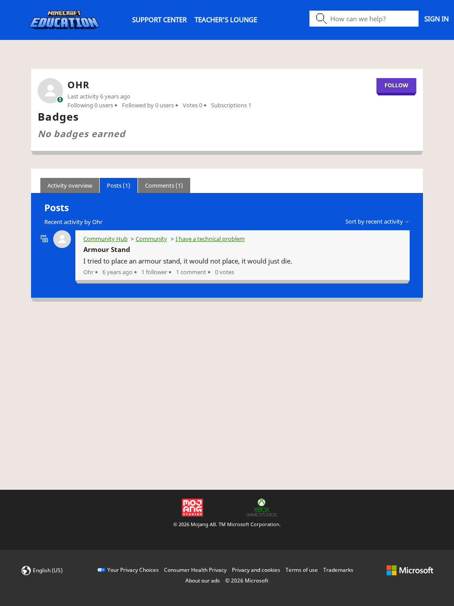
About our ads (202, 580)
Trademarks (338, 570)
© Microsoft (246, 580)
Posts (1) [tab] (118, 185)
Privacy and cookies (256, 570)
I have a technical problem (210, 239)
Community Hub (105, 239)
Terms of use (302, 570)
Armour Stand (106, 249)
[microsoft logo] (410, 570)
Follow (396, 85)
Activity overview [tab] (69, 185)
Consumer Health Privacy (195, 570)
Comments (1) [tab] (164, 185)
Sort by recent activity (374, 221)
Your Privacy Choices (133, 570)
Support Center (159, 19)
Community (151, 239)
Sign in (436, 18)
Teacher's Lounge (226, 19)
